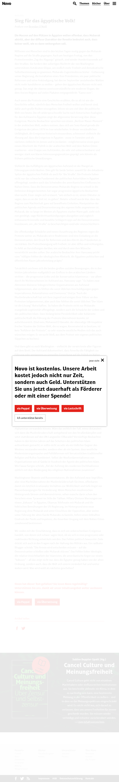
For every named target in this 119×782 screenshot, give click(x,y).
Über (107, 3)
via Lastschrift (72, 408)
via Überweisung (47, 408)
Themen (84, 3)
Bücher (96, 3)
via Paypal (23, 408)
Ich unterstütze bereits (30, 417)
